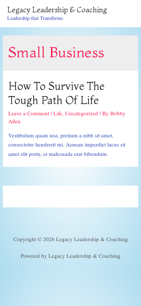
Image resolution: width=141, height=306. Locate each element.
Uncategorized (81, 113)
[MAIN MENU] (126, 14)
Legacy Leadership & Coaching (57, 9)
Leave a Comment (28, 113)
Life (58, 113)
